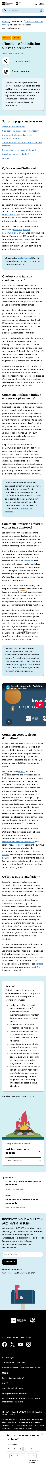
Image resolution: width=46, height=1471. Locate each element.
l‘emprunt (28, 561)
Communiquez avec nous (13, 1362)
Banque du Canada (11, 214)
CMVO (5, 1383)
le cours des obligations (28, 613)
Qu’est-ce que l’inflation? (13, 126)
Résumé (6, 158)
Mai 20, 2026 (30, 1273)
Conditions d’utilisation (12, 1388)
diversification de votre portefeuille (18, 841)
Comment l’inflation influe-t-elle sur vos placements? (17, 137)
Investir (6, 37)
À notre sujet (8, 1357)
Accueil (5, 21)
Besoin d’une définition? (13, 1378)
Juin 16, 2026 (18, 1273)
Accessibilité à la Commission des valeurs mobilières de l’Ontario (21, 1400)
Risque (16, 37)
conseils (39, 964)
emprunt (10, 671)
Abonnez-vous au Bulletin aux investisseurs (22, 1367)
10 (34, 1455)
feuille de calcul (24, 258)
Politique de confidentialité (14, 1393)
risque (21, 845)
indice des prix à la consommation (16, 231)
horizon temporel (35, 957)
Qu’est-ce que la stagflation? (15, 154)
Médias (5, 1373)
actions (21, 771)
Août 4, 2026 (7, 1273)
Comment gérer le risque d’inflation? (19, 150)
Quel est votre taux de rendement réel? (20, 131)
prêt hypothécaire (23, 664)
